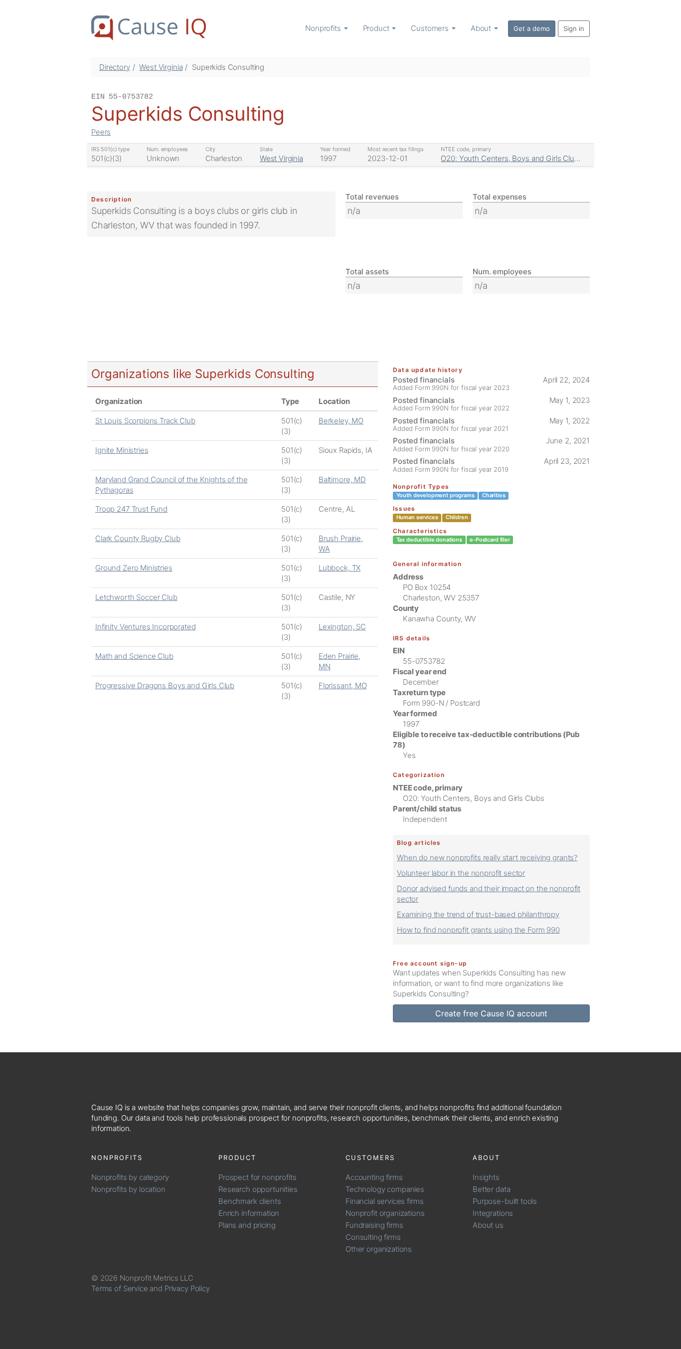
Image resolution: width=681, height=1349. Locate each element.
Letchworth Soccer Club (136, 597)
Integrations (493, 1213)
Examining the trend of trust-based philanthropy (478, 914)
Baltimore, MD (342, 479)
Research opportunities (258, 1189)
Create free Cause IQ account (491, 1013)
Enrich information (248, 1213)
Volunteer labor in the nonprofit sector (461, 873)
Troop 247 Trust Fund (131, 509)
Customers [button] (431, 28)
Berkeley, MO (341, 420)
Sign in (573, 28)
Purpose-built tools (505, 1201)
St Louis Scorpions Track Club (145, 420)
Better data (491, 1189)
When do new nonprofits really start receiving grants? (487, 857)
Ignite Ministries (121, 450)
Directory (114, 67)
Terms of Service (119, 1288)
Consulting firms (373, 1237)
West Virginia (160, 67)
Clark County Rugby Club (137, 538)
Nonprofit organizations (385, 1213)
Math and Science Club (134, 656)
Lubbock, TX (339, 568)
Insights (486, 1177)
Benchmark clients (249, 1201)
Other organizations (378, 1249)
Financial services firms (384, 1201)
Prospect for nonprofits (257, 1177)
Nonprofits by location (128, 1189)
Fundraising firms (374, 1225)
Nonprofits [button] (323, 28)
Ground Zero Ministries (133, 568)
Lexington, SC (342, 626)
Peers (101, 132)
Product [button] (377, 28)
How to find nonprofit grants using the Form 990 (478, 930)
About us (488, 1225)
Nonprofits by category (130, 1177)
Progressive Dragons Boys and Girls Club (164, 685)
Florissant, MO (343, 685)
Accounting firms (374, 1177)
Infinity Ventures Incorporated (145, 626)
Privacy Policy (187, 1288)
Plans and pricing (246, 1225)
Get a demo (531, 28)
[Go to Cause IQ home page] (148, 27)
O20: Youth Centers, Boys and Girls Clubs (511, 158)
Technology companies (384, 1189)
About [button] (482, 28)
